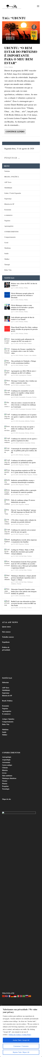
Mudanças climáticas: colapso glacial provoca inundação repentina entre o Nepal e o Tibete (23, 578)
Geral (6, 242)
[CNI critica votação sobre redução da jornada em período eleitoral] (7, 521)
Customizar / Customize (21, 1046)
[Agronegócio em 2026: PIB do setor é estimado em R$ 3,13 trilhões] (7, 372)
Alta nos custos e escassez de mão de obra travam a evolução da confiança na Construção (23, 405)
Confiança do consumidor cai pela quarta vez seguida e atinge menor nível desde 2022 (22, 393)
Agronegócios (8, 226)
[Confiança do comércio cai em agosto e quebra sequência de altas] (7, 440)
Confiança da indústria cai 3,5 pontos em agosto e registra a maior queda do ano (24, 416)
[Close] (39, 1007)
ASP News (7, 182)
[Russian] (26, 996)
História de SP (9, 204)
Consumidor (22, 397)
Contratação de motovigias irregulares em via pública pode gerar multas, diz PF (24, 450)
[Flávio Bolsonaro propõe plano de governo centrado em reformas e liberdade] (7, 295)
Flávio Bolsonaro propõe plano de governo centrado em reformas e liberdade (22, 295)
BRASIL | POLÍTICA (11, 176)
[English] (6, 996)
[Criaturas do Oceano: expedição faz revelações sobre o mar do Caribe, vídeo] (7, 350)
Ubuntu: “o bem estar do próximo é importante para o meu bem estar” (20, 55)
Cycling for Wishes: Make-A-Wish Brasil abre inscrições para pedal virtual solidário (22, 552)
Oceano (26, 365)
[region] (21, 1031)
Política (26, 288)
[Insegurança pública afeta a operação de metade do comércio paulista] (7, 492)
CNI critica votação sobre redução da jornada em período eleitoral (23, 521)
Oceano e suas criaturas (30, 355)
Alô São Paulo (23, 343)
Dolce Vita (7, 270)
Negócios (7, 220)
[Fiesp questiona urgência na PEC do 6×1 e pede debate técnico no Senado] (7, 472)
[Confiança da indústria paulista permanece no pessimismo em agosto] (7, 462)
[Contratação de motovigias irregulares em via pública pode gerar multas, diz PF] (7, 450)
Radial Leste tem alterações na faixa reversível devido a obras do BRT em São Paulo (23, 603)
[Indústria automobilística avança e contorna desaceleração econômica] (7, 482)
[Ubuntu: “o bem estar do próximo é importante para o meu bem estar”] (21, 32)
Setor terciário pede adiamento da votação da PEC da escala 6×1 (22, 340)
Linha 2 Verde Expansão (12, 193)
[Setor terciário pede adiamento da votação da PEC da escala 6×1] (7, 340)
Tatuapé (7, 264)
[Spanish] (29, 996)
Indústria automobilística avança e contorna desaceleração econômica (22, 481)
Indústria (27, 421)
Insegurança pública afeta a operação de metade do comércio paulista (23, 491)
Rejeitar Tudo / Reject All (21, 1052)
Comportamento (10, 237)
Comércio (21, 443)
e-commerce (8, 215)
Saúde (6, 253)
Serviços (32, 433)
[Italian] (18, 996)
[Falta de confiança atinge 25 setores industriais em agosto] (7, 501)
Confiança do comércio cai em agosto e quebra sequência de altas (24, 439)
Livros (6, 67)
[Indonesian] (15, 996)
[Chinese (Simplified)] (3, 996)
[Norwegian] (21, 996)
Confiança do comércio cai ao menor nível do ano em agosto (23, 531)
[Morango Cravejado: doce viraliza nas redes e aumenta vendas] (7, 382)
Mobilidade (8, 187)
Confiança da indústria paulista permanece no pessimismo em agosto (23, 461)
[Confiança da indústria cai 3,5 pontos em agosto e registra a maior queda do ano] (7, 416)
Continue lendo (15, 131)
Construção (22, 409)
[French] (9, 996)
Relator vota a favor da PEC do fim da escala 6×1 (24, 284)
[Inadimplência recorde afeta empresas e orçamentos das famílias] (7, 541)
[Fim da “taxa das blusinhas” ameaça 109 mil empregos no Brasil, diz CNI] (7, 511)
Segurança (7, 198)
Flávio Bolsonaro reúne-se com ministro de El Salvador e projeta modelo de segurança (22, 307)
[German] (12, 996)
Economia (7, 209)
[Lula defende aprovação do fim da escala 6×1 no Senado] (7, 319)
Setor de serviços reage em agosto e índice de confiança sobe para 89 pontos (23, 428)
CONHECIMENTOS (11, 231)
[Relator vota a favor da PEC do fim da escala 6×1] (7, 285)
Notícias (11, 67)
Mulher (6, 259)
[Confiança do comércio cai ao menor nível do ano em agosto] (7, 531)
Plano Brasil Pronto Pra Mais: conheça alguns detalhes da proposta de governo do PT (24, 329)
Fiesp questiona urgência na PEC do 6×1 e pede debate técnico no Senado (23, 471)
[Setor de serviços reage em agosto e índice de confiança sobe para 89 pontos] (7, 428)
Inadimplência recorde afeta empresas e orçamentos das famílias (24, 541)
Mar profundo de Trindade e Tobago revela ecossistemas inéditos (23, 362)
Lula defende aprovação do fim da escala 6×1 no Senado (22, 318)
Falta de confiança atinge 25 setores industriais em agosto (23, 501)
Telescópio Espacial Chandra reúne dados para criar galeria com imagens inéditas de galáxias (24, 591)
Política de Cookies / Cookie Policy (20, 1034)
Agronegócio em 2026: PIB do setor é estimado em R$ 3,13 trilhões (23, 372)
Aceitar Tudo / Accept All (21, 1040)
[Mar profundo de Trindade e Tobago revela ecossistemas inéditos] (7, 362)
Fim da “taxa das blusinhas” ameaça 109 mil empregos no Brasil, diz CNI (23, 511)
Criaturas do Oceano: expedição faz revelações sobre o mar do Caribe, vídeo (23, 351)
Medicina (7, 248)
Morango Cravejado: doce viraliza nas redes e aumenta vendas (24, 382)
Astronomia (22, 595)
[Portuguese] (24, 996)
